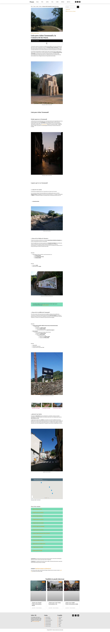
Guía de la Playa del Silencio (38, 516)
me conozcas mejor (35, 621)
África (42, 1)
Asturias (40, 6)
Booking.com (68, 9)
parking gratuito (44, 124)
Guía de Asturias (46, 304)
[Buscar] (78, 7)
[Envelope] (79, 2)
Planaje (32, 2)
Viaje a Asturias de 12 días (37, 509)
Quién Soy (68, 1)
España (37, 6)
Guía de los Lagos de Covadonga (38, 526)
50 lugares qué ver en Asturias (38, 529)
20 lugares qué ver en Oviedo (38, 547)
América (47, 1)
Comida (57, 1)
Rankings (62, 1)
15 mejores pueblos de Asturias (38, 540)
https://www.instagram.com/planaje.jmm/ (43, 568)
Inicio (32, 6)
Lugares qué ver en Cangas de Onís (39, 543)
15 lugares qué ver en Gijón (37, 550)
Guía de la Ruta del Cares (37, 536)
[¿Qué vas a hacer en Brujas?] (72, 11)
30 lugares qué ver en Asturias (38, 519)
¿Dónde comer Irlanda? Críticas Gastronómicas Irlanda (37, 604)
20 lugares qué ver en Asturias (38, 512)
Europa (37, 1)
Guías (52, 1)
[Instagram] (77, 2)
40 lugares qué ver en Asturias (38, 522)
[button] (61, 40)
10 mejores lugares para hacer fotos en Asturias (41, 533)
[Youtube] (75, 2)
